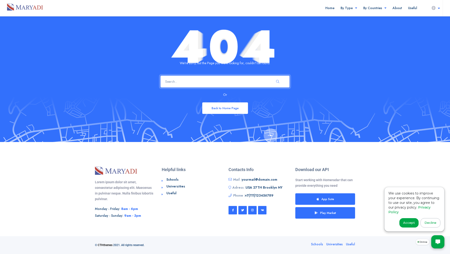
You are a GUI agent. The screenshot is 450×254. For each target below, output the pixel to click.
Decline (430, 222)
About (397, 8)
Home (329, 8)
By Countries (372, 8)
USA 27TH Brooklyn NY (264, 187)
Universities (175, 186)
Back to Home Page (225, 108)
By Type (347, 8)
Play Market (328, 213)
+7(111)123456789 (259, 195)
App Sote (327, 199)
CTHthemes (105, 245)
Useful (412, 8)
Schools (172, 179)
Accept (409, 222)
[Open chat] (437, 241)
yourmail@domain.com (259, 179)
